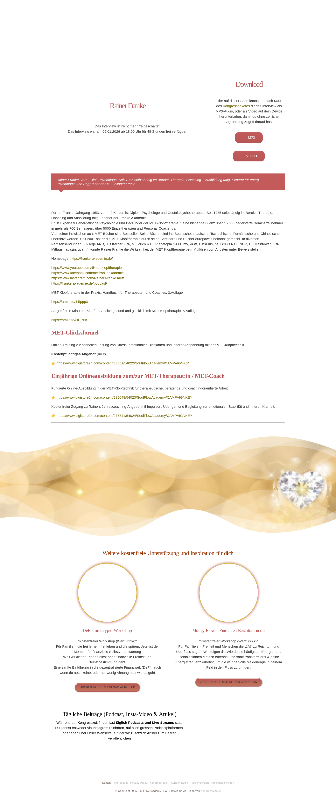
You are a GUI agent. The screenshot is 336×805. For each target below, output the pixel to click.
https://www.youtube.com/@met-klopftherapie (86, 268)
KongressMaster (211, 790)
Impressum (121, 782)
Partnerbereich (200, 782)
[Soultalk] (265, 714)
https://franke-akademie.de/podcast (78, 283)
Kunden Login (179, 782)
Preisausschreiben (222, 782)
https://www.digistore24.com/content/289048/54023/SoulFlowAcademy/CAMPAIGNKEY (124, 397)
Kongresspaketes (236, 106)
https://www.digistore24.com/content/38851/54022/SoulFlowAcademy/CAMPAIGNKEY (123, 363)
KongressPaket (159, 782)
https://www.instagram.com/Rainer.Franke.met (87, 278)
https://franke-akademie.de (91, 258)
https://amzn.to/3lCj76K (69, 320)
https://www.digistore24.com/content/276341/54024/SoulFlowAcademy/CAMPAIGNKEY (124, 416)
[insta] (216, 714)
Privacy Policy (138, 782)
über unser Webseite (95, 733)
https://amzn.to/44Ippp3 (69, 302)
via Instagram (97, 728)
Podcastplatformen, (169, 728)
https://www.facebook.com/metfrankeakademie (87, 273)
